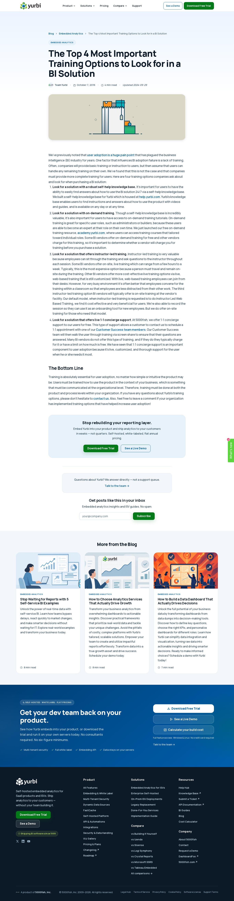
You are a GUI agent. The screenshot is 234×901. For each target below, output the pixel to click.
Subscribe (144, 516)
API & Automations (94, 821)
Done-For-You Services (144, 810)
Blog (51, 33)
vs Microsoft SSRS (142, 862)
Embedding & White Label (98, 793)
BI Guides (184, 810)
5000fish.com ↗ (188, 862)
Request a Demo (188, 850)
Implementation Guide (144, 816)
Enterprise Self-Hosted (145, 793)
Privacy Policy (159, 892)
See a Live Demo (136, 448)
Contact (183, 845)
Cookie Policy (174, 892)
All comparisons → (141, 873)
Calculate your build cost (186, 730)
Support (137, 5)
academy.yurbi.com (91, 233)
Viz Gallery (89, 838)
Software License (192, 892)
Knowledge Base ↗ (190, 793)
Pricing (104, 5)
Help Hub (184, 787)
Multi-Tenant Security (96, 799)
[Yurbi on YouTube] (28, 841)
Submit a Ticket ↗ (189, 799)
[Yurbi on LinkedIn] (23, 841)
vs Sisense (137, 845)
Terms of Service (141, 892)
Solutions (86, 5)
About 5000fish (188, 839)
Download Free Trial (199, 5)
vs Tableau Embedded (144, 867)
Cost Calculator (188, 821)
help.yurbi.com (149, 197)
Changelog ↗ (91, 849)
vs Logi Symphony (141, 850)
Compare (118, 5)
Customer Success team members (121, 330)
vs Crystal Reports (142, 856)
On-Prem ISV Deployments (146, 799)
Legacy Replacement (143, 804)
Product (67, 5)
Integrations (90, 827)
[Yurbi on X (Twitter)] (17, 841)
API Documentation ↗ (191, 804)
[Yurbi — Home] (30, 6)
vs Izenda (136, 839)
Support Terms (211, 892)
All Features (90, 787)
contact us (101, 398)
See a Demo (173, 5)
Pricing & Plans (92, 844)
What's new (230, 449)
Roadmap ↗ (90, 855)
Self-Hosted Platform (96, 816)
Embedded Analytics (71, 33)
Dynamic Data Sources (96, 804)
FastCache (89, 810)
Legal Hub (126, 892)
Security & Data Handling (98, 833)
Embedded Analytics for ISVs (148, 787)
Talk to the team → (117, 486)
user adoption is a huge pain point (110, 155)
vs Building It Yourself (144, 833)
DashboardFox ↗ (189, 856)
